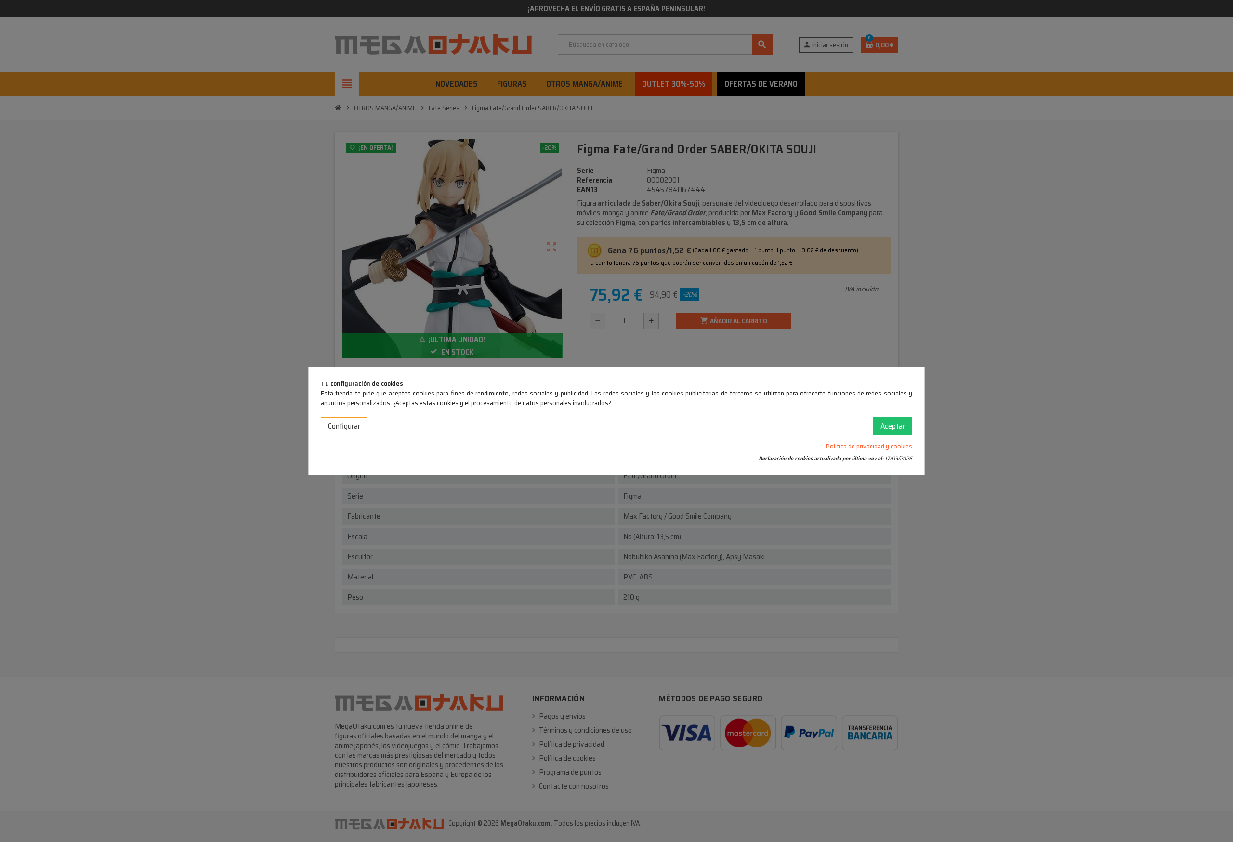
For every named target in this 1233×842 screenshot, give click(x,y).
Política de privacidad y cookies (869, 446)
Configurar (344, 426)
